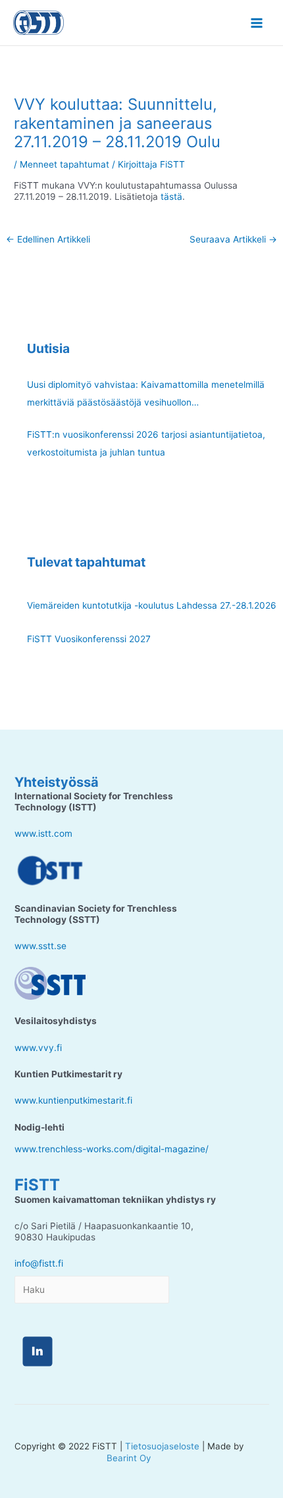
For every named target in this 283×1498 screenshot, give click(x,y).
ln (37, 1351)
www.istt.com (43, 833)
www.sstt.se (40, 946)
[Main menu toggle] (257, 22)
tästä (171, 196)
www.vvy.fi (38, 1047)
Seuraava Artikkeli (233, 239)
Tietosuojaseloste (162, 1446)
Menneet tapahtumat (64, 164)
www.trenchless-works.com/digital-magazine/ (111, 1149)
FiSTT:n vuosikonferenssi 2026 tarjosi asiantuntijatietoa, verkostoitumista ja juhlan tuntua (146, 443)
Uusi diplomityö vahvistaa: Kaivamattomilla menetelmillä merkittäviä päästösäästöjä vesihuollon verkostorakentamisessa (146, 395)
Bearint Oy (129, 1458)
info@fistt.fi (38, 1263)
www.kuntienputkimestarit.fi (73, 1100)
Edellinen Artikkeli (48, 239)
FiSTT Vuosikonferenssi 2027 (89, 639)
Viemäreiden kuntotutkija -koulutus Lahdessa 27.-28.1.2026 (151, 605)
